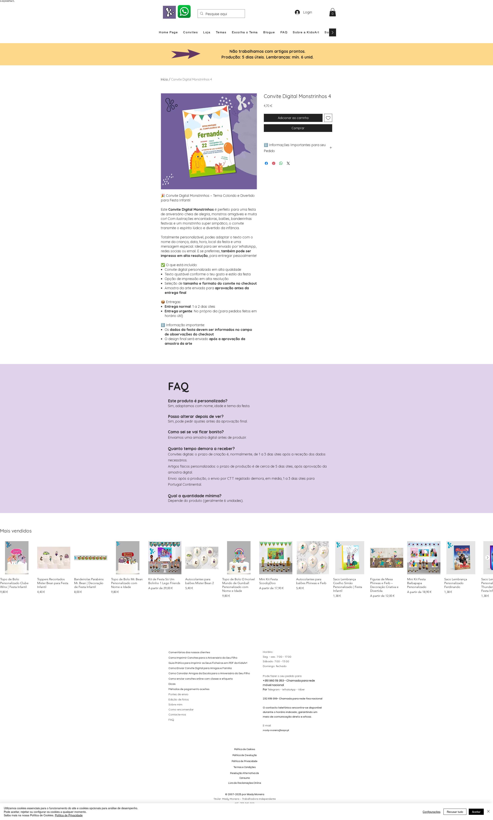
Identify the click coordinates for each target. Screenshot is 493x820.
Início (164, 79)
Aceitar (476, 812)
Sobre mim (175, 704)
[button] (332, 12)
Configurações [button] (431, 812)
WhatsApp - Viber (293, 689)
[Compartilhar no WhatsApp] (281, 163)
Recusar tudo (455, 812)
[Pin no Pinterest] (273, 163)
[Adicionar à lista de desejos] (328, 118)
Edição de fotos (179, 699)
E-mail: (267, 725)
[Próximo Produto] (487, 557)
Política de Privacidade (69, 815)
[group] (246, 569)
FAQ (171, 719)
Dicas (172, 684)
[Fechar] (488, 811)
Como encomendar (181, 709)
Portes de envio (178, 694)
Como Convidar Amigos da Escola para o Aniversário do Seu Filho (209, 673)
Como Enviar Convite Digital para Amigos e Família (200, 668)
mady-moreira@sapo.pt (276, 730)
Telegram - (275, 689)
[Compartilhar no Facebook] (266, 163)
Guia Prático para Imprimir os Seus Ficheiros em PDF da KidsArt (208, 663)
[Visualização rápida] (16, 557)
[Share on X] (288, 163)
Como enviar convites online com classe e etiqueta (201, 678)
